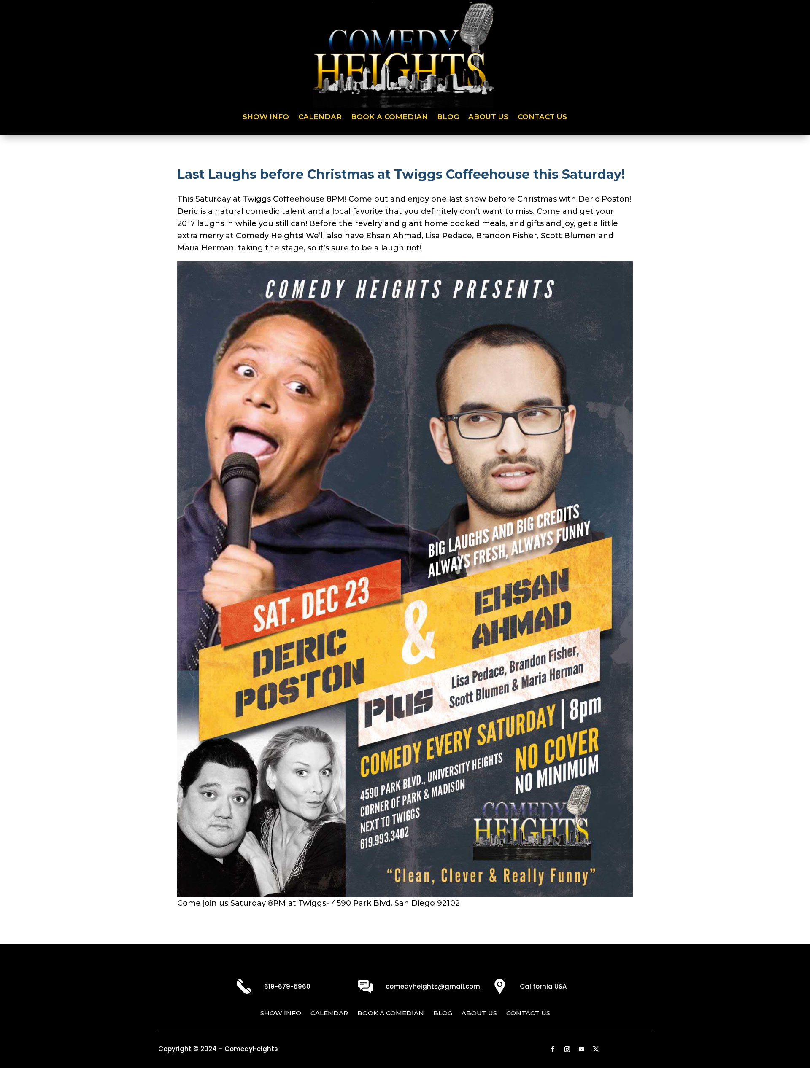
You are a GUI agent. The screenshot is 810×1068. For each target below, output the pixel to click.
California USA (543, 986)
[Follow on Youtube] (581, 1049)
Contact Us (542, 117)
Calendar (320, 117)
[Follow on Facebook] (553, 1049)
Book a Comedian (389, 117)
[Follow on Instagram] (567, 1049)
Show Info (266, 117)
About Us (488, 117)
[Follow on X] (596, 1049)
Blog (448, 117)
